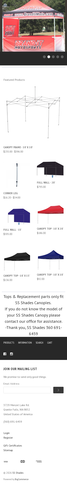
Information (25, 342)
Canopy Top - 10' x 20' (50, 228)
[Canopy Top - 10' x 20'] (50, 210)
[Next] (61, 31)
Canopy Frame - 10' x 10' (18, 147)
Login (6, 433)
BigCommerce (22, 479)
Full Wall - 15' (12, 229)
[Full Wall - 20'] (50, 170)
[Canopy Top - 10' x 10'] (50, 256)
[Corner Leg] (16, 175)
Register (8, 437)
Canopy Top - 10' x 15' (16, 275)
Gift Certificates (12, 445)
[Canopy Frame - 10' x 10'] (33, 112)
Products (8, 342)
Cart (49, 342)
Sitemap (8, 450)
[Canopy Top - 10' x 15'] (16, 257)
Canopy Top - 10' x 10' (50, 274)
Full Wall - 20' (46, 182)
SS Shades (18, 472)
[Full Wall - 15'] (16, 216)
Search (39, 342)
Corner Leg (10, 193)
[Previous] (5, 31)
